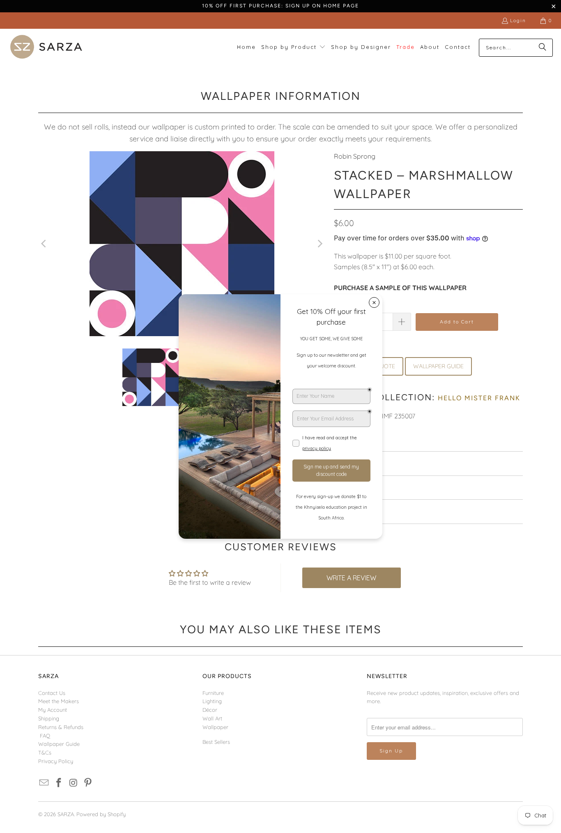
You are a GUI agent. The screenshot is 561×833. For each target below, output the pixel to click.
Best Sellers (216, 741)
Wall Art (212, 718)
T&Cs (44, 752)
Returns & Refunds (60, 727)
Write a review (351, 578)
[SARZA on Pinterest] (88, 783)
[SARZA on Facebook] (59, 783)
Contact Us (51, 693)
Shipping (48, 718)
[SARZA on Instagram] (73, 783)
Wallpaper (215, 727)
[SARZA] (46, 47)
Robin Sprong (354, 156)
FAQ (45, 735)
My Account (52, 709)
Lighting (212, 701)
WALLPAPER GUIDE (438, 366)
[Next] (319, 243)
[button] (293, 47)
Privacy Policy (55, 761)
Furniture (213, 693)
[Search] (542, 48)
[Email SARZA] (44, 783)
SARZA (65, 814)
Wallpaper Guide (59, 744)
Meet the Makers (58, 701)
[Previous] (44, 243)
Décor (209, 709)
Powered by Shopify (101, 814)
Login (518, 20)
